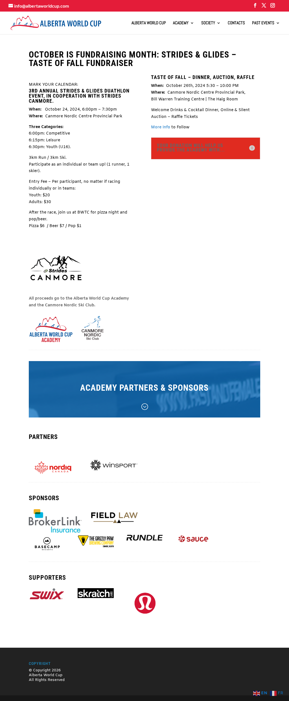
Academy (181, 23)
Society (208, 23)
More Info (160, 127)
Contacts (236, 23)
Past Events (263, 23)
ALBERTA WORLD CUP (149, 23)
